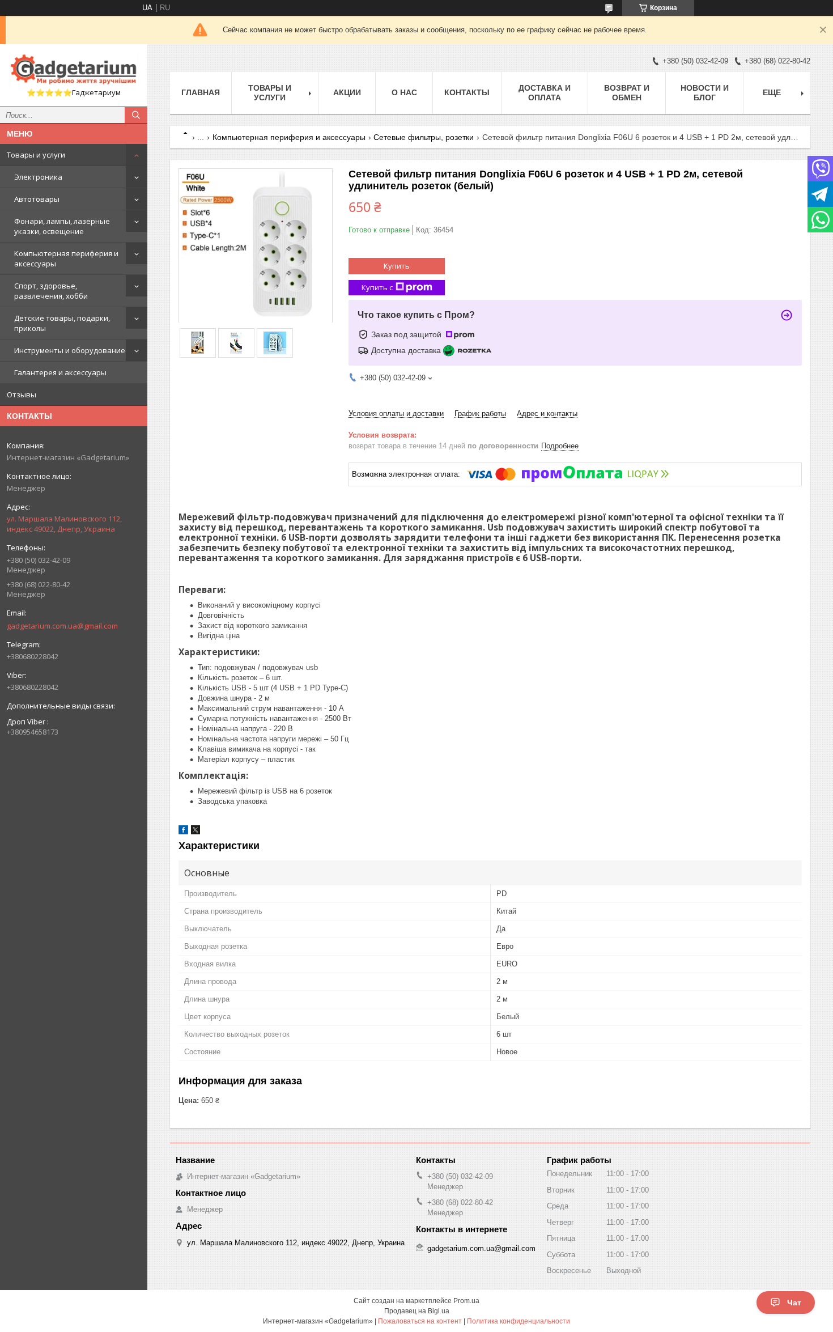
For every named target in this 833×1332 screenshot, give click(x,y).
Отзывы (21, 394)
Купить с (377, 287)
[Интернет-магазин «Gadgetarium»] (73, 70)
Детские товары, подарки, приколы (62, 323)
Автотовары (37, 199)
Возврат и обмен (626, 92)
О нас (404, 92)
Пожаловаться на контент (420, 1321)
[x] (195, 832)
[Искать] (136, 115)
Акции (347, 92)
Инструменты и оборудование (69, 350)
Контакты (467, 92)
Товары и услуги (36, 155)
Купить (397, 266)
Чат (794, 1302)
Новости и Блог (705, 92)
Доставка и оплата (544, 92)
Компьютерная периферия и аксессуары (66, 258)
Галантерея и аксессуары (60, 372)
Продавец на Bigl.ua (416, 1311)
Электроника (38, 177)
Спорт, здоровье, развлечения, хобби (51, 291)
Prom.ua (466, 1301)
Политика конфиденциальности (518, 1321)
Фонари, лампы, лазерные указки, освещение (62, 226)
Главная (200, 92)
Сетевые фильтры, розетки (423, 137)
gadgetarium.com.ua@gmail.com (62, 626)
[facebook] (183, 832)
